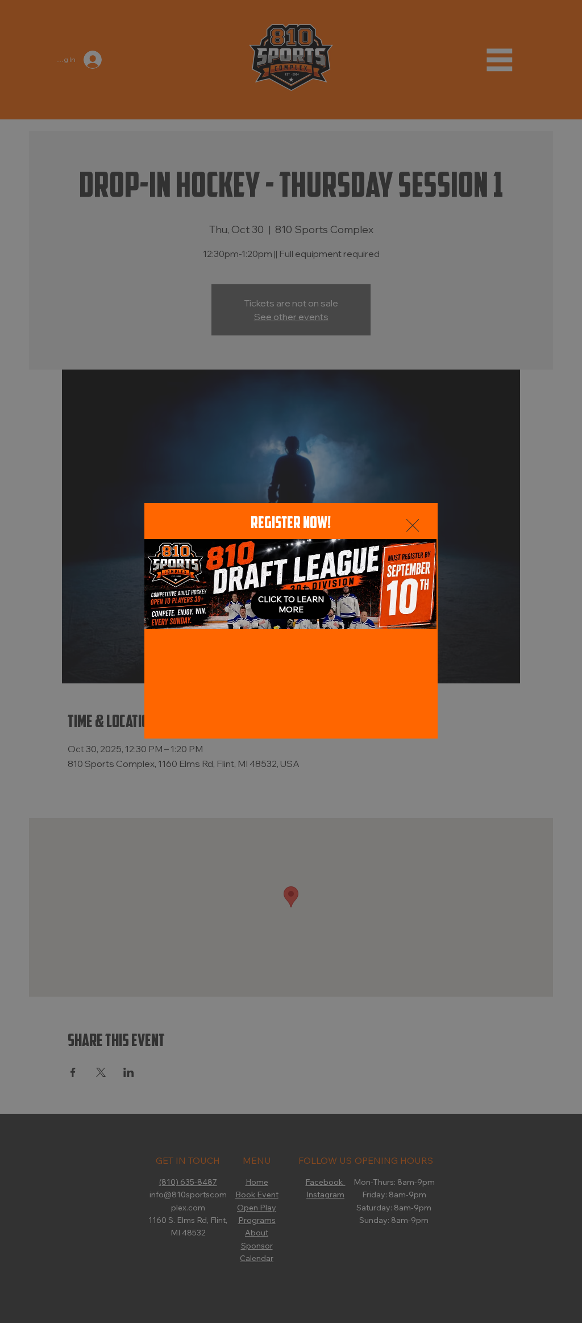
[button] (412, 526)
